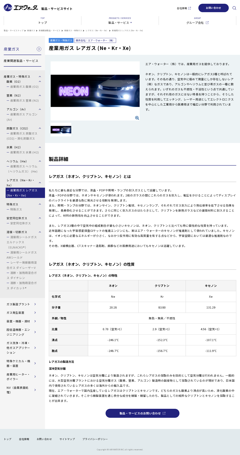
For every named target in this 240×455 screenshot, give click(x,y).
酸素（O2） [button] (14, 81)
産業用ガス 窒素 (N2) (24, 100)
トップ (7, 439)
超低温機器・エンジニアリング (18, 332)
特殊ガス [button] (12, 204)
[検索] (234, 8)
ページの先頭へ (233, 440)
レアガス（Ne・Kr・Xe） (97, 30)
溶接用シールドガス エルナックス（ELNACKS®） (22, 242)
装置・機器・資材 (18, 321)
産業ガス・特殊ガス (73, 30)
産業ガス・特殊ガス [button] (17, 76)
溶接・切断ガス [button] (17, 232)
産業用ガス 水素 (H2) (24, 152)
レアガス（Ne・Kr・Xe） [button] (21, 182)
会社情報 (182, 8)
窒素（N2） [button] (14, 95)
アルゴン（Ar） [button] (17, 109)
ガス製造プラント (18, 304)
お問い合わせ (213, 8)
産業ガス (31, 30)
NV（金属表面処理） (17, 390)
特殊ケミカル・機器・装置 (18, 363)
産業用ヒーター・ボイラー (18, 376)
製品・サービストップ (13, 30)
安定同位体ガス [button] (17, 218)
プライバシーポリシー (95, 439)
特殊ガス (16, 209)
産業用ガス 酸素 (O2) (24, 86)
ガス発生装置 (15, 312)
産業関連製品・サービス (50, 30)
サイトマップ (67, 439)
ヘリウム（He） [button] (17, 161)
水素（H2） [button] (14, 147)
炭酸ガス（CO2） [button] (18, 128)
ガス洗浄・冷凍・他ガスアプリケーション (18, 347)
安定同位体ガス (20, 223)
